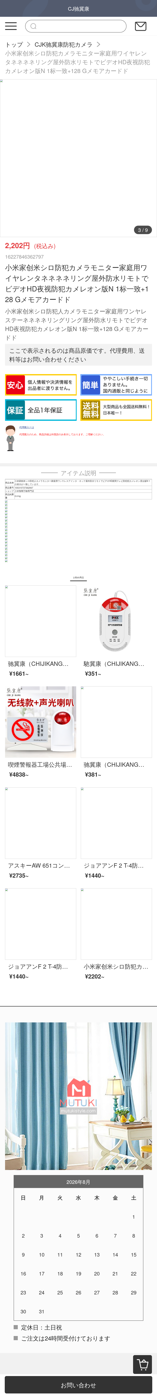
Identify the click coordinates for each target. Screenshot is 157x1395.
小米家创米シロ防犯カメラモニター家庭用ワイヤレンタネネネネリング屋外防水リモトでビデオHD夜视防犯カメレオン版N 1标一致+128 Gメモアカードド (77, 62)
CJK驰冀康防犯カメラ (64, 44)
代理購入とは (26, 427)
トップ (14, 44)
